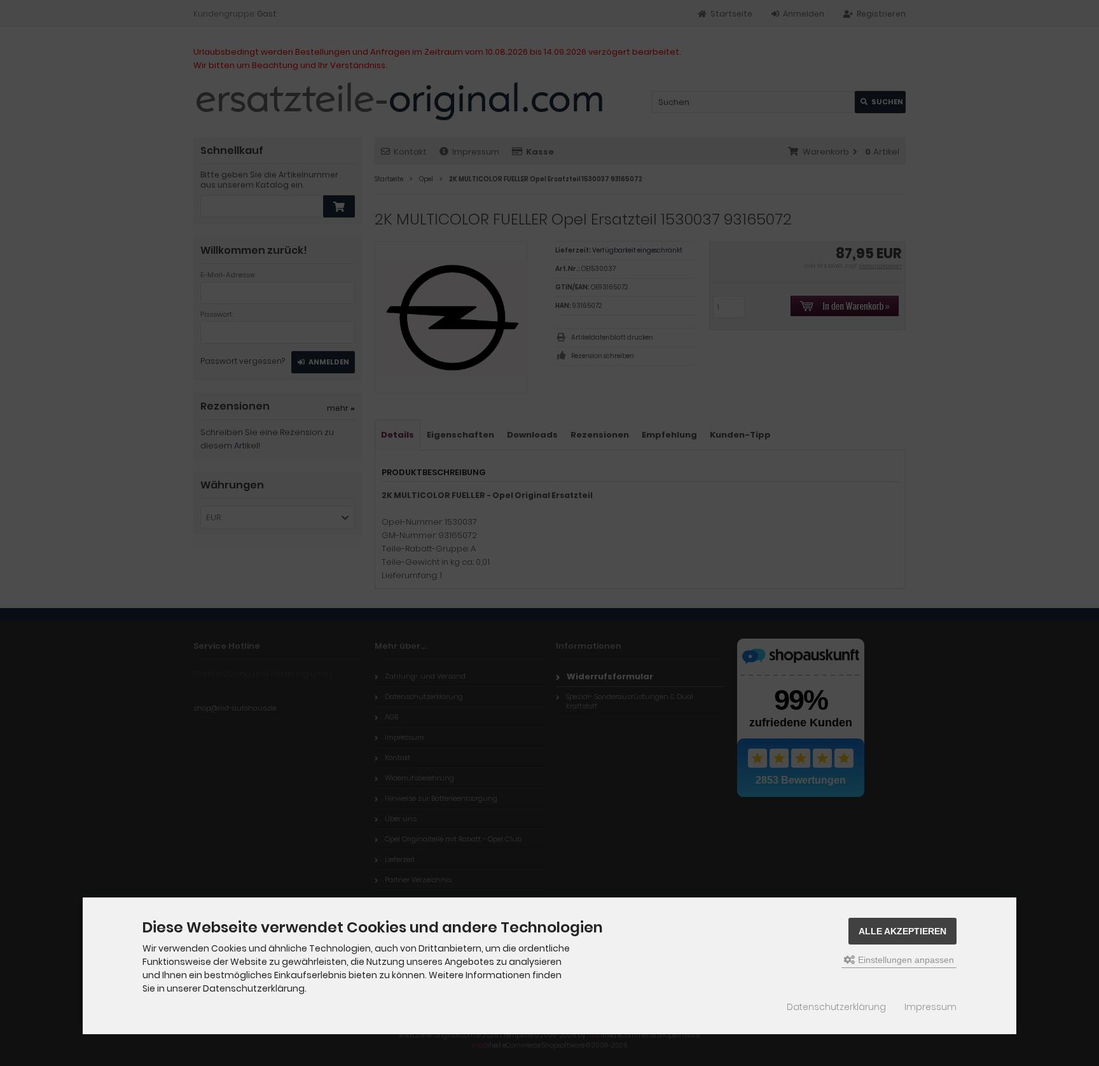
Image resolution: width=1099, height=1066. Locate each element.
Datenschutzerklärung (836, 1006)
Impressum (930, 1006)
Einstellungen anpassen (904, 960)
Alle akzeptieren (902, 931)
